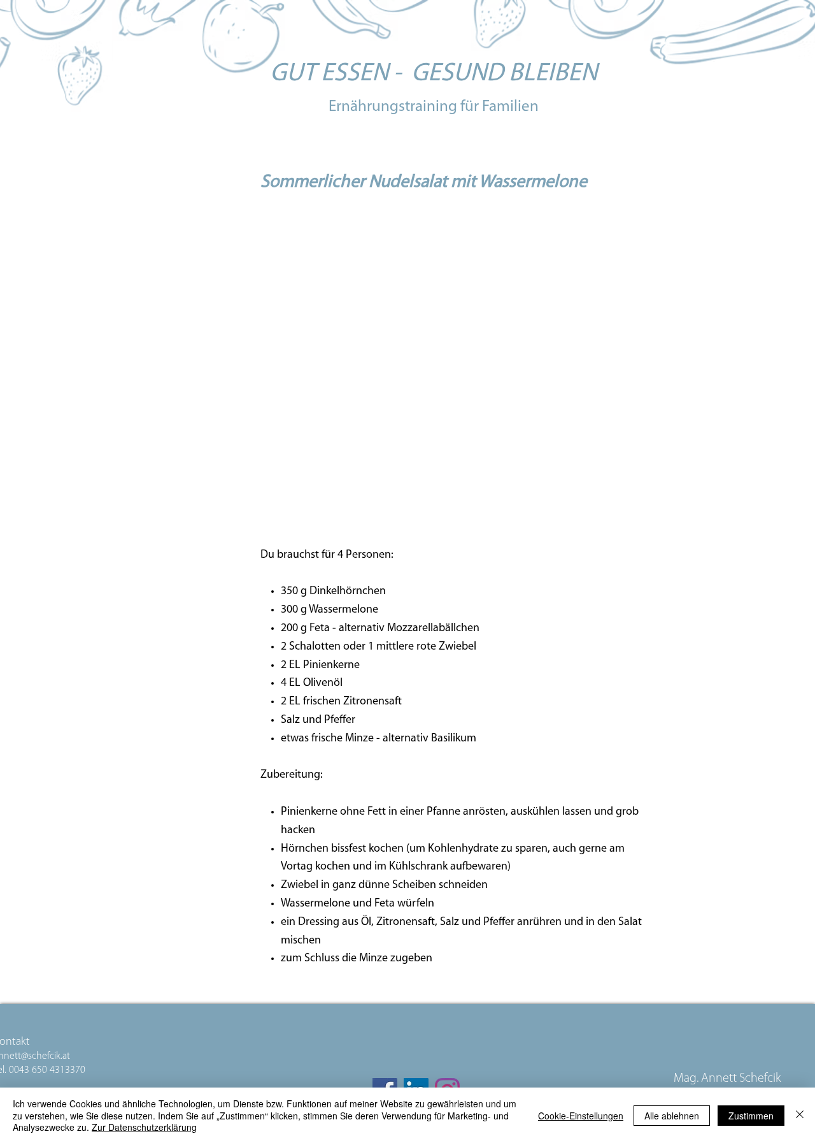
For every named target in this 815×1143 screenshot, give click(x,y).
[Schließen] (799, 1115)
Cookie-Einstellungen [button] (580, 1115)
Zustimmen (751, 1115)
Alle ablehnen (671, 1115)
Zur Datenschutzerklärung (144, 1127)
